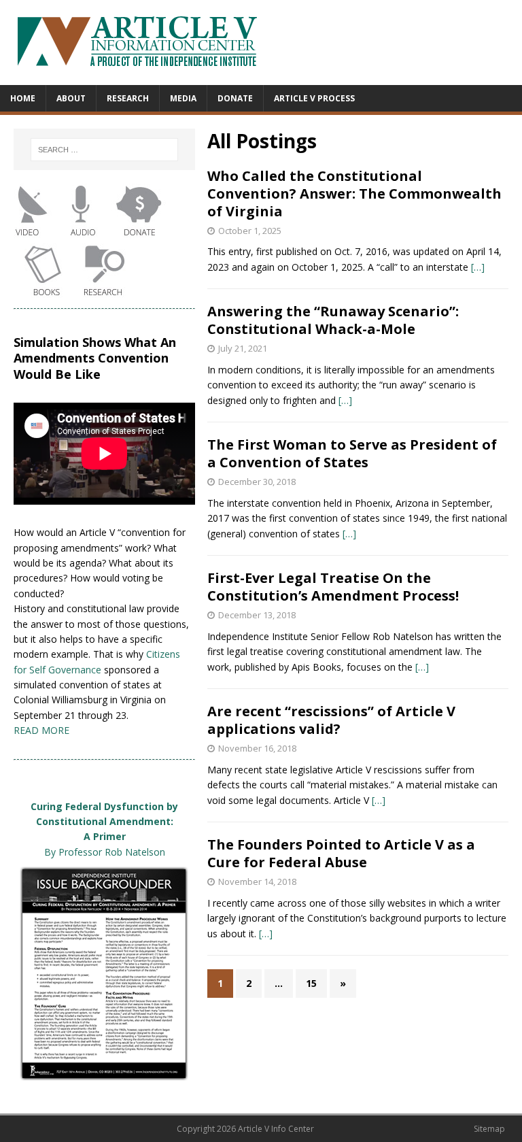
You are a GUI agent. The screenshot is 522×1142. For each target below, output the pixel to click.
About (71, 98)
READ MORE (41, 730)
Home (22, 98)
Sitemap (489, 1129)
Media (183, 98)
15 (311, 983)
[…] (478, 267)
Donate (235, 98)
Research (128, 98)
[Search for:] (104, 149)
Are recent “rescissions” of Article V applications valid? (331, 720)
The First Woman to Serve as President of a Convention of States (352, 453)
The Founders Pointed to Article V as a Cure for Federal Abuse (341, 853)
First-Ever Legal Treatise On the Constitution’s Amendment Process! (333, 587)
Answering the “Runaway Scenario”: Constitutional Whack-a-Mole (333, 320)
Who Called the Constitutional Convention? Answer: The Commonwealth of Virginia (354, 193)
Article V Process (314, 98)
